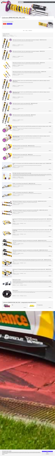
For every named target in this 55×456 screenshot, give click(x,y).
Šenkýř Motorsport (4, 18)
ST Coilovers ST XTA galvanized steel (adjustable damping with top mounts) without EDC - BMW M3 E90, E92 (32, 270)
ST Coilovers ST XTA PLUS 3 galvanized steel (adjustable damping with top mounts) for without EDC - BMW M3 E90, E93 (32, 230)
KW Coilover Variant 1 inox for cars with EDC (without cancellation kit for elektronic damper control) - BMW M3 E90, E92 (31, 92)
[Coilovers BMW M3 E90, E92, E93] (46, 24)
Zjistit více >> (50, 47)
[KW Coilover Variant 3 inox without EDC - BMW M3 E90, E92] (7, 148)
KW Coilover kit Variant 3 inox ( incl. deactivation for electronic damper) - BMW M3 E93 (29, 62)
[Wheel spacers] (7, 294)
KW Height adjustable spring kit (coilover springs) (22, 173)
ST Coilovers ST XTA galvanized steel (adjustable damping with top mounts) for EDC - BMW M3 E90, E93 (32, 259)
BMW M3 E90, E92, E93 (16, 57)
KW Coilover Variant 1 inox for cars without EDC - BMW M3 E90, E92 (25, 103)
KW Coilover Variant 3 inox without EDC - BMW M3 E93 (23, 154)
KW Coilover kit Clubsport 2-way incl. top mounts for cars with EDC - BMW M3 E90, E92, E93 (29, 201)
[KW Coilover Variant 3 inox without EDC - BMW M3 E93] (7, 157)
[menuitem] (20, 2)
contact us (12, 21)
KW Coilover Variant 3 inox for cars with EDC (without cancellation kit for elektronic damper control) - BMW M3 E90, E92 (31, 136)
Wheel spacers (15, 290)
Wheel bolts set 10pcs (17, 279)
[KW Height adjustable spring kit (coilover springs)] (7, 176)
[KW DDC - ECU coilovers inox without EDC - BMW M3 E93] (7, 195)
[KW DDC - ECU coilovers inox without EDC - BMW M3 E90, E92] (7, 186)
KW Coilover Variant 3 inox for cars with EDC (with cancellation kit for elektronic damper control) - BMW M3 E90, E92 (32, 126)
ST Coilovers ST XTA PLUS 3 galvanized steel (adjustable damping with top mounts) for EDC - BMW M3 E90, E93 (32, 219)
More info (3, 454)
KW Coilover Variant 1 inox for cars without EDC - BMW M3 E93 (24, 114)
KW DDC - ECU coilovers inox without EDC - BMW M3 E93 (23, 192)
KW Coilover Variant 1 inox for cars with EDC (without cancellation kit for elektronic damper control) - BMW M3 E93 (31, 81)
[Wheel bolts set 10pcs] (7, 283)
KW (16, 56)
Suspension (22, 56)
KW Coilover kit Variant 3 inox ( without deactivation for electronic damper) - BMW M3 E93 (29, 71)
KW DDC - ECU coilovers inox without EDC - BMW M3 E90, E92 (24, 183)
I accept (47, 451)
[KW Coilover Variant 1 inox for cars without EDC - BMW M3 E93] (7, 118)
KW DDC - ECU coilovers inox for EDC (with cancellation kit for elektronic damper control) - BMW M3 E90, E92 (32, 164)
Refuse (47, 452)
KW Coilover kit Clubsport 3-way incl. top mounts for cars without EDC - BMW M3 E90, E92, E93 (30, 250)
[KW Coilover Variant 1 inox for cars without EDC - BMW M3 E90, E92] (7, 107)
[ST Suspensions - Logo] (32, 306)
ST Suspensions (18, 223)
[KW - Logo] (6, 306)
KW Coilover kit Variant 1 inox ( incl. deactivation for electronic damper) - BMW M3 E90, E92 (29, 39)
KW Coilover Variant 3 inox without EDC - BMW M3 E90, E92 (23, 145)
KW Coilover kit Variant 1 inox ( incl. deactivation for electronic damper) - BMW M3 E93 (29, 51)
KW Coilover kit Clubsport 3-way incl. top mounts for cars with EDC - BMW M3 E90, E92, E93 (29, 240)
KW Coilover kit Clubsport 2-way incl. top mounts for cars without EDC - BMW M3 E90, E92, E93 (30, 210)
